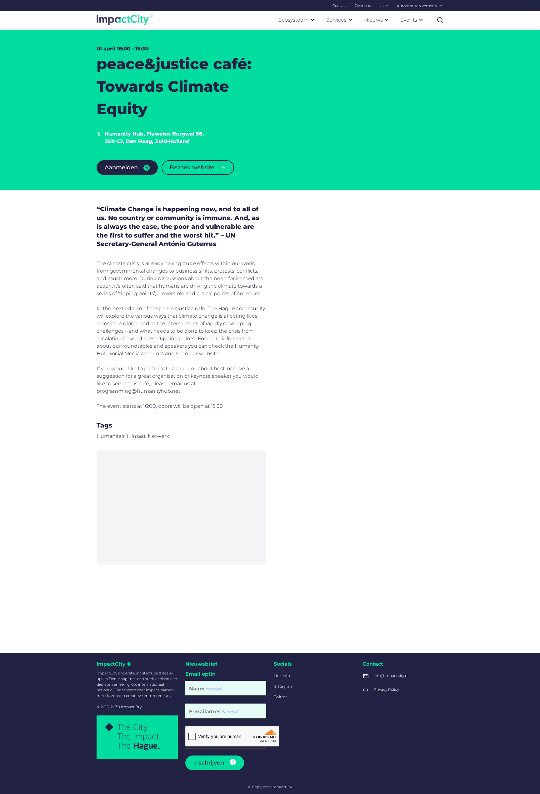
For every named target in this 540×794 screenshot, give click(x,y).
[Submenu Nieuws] (386, 19)
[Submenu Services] (350, 19)
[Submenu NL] (386, 5)
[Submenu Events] (421, 19)
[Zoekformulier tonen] (440, 20)
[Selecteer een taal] (440, 5)
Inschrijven (208, 762)
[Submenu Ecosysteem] (312, 19)
